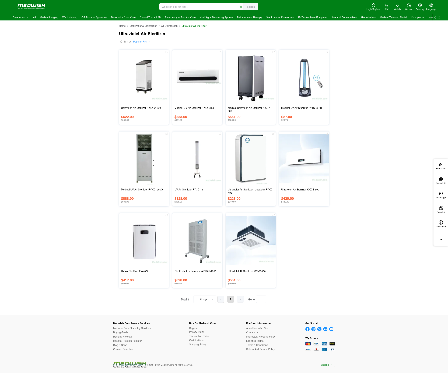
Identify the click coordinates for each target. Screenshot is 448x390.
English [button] (325, 364)
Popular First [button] (140, 41)
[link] (122, 25)
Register (193, 328)
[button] (373, 7)
